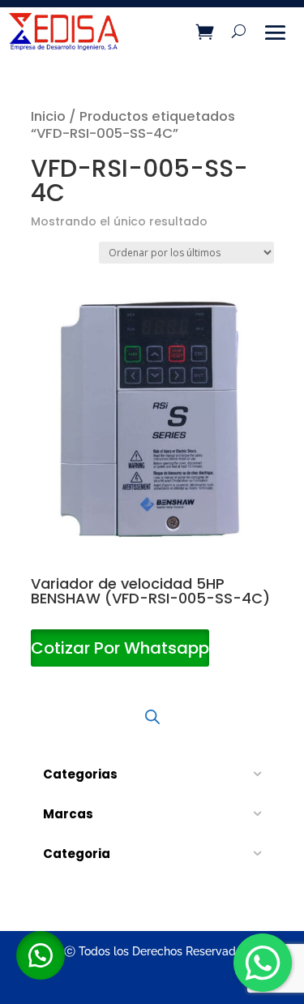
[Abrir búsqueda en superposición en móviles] (152, 717)
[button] (40, 955)
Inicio (48, 116)
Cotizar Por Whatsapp (120, 648)
